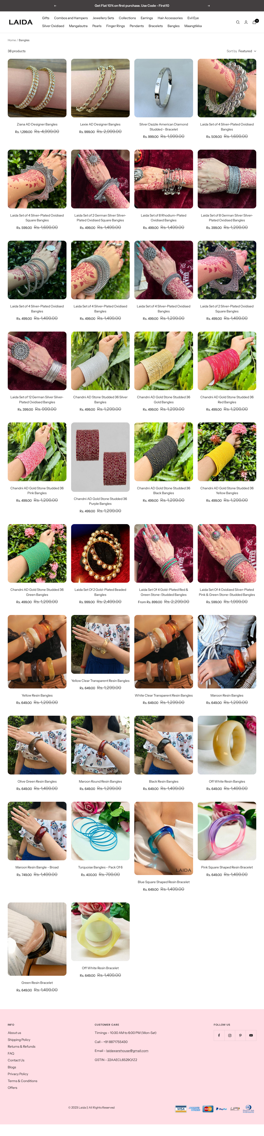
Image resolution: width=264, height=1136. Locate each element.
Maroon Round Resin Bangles (100, 781)
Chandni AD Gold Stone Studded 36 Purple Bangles (100, 501)
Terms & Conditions (22, 1081)
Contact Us (16, 1060)
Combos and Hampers (71, 18)
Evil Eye (193, 18)
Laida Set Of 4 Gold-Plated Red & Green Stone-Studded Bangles (163, 592)
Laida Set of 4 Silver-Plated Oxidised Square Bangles (37, 217)
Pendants (137, 26)
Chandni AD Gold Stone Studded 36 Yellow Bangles (227, 490)
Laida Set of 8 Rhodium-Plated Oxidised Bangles (163, 217)
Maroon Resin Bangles (226, 695)
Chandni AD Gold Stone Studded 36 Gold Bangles (163, 399)
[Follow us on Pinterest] (240, 1035)
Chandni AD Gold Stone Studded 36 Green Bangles (37, 592)
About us (14, 1033)
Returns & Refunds (21, 1046)
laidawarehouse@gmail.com (127, 1051)
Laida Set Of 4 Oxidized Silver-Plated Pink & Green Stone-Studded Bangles (227, 592)
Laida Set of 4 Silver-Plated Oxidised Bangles (227, 126)
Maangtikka (193, 26)
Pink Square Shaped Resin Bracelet (227, 867)
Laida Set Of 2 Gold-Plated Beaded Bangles (100, 592)
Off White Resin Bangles (227, 781)
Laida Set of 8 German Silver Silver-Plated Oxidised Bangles (227, 217)
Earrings (147, 18)
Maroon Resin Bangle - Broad (37, 867)
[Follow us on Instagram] (229, 1035)
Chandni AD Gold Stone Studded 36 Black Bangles (163, 490)
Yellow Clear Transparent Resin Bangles (100, 681)
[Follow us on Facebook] (219, 1035)
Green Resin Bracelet (37, 983)
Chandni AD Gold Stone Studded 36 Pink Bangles (37, 490)
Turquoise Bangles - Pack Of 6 (100, 867)
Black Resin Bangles (163, 781)
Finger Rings (115, 26)
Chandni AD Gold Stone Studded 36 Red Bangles (227, 399)
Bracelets (156, 26)
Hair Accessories (170, 18)
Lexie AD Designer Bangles (100, 124)
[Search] (238, 22)
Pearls (96, 26)
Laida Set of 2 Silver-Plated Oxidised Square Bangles (227, 308)
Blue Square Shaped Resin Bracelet (164, 882)
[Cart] (254, 22)
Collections (127, 18)
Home (12, 40)
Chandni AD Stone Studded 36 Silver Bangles (100, 399)
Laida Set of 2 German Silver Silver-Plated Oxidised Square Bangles (100, 217)
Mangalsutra (78, 26)
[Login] (246, 22)
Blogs (12, 1067)
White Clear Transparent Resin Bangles (164, 695)
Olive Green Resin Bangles (37, 781)
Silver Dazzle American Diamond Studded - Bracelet (163, 126)
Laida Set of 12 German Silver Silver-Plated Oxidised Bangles (37, 399)
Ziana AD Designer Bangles (37, 124)
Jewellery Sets (103, 18)
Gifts (45, 18)
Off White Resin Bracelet (100, 968)
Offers (12, 1088)
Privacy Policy (18, 1074)
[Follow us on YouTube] (251, 1035)
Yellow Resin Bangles (37, 695)
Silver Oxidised (53, 26)
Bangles (174, 26)
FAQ (11, 1053)
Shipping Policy (19, 1040)
